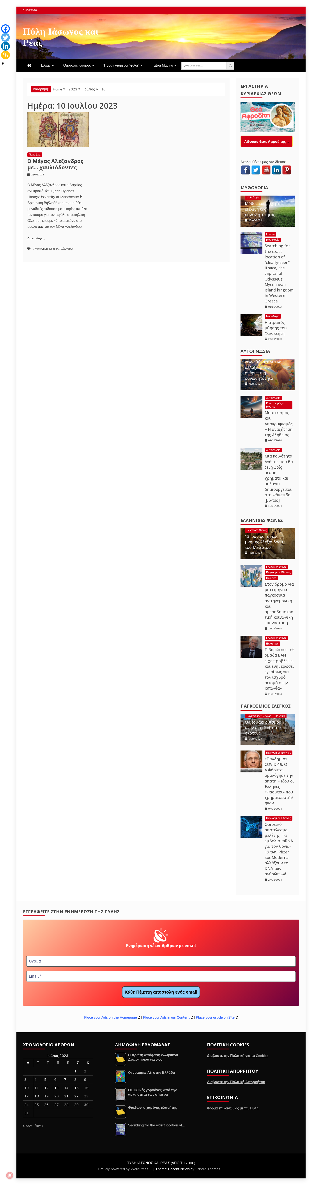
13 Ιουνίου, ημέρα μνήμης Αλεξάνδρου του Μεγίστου (264, 542)
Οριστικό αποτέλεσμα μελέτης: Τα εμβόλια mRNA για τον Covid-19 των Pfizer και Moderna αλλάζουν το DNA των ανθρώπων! (279, 849)
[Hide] (3, 63)
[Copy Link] (5, 55)
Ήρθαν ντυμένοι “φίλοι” (121, 65)
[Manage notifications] (9, 1175)
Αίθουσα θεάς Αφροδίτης (265, 141)
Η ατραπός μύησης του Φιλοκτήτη (276, 328)
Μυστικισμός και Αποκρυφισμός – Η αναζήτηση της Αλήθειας (279, 423)
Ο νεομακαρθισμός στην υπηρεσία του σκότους (263, 727)
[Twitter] (5, 37)
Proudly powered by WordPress (123, 1169)
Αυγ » (39, 1125)
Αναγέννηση (41, 248)
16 (86, 1088)
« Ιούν (27, 1125)
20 (56, 1096)
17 (26, 1096)
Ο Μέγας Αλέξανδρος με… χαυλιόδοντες (55, 164)
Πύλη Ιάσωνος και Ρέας (61, 36)
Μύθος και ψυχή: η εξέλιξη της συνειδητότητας (262, 209)
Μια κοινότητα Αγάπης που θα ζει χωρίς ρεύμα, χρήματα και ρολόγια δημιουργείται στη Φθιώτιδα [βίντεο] (279, 478)
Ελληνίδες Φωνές (262, 520)
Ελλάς (46, 65)
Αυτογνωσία (255, 351)
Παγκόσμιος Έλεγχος (278, 572)
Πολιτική (271, 578)
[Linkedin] (5, 46)
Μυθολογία (254, 188)
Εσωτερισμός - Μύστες (274, 405)
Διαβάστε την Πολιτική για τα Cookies (237, 1055)
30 (86, 1104)
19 (46, 1096)
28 (66, 1104)
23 (86, 1096)
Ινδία (52, 248)
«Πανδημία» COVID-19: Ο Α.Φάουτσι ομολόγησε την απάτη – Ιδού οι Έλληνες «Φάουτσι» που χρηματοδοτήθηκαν (279, 781)
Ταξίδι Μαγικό (162, 65)
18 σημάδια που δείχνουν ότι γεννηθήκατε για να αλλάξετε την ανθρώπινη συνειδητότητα (263, 364)
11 (36, 1088)
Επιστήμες (272, 643)
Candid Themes (207, 1169)
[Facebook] (5, 28)
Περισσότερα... (36, 238)
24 (26, 1104)
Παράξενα (35, 154)
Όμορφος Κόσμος (77, 65)
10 (26, 1088)
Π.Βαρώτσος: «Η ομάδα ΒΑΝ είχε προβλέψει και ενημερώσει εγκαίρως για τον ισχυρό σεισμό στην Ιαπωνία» (279, 669)
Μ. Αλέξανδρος (65, 248)
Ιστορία (270, 234)
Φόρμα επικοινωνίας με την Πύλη (232, 1108)
